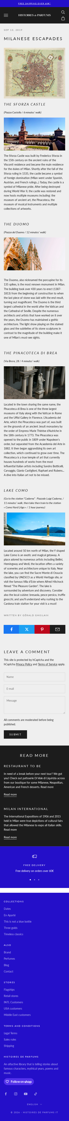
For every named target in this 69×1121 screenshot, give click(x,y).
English (32, 1104)
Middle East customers (17, 1014)
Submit (15, 734)
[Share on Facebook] (11, 629)
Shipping (9, 1045)
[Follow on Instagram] (16, 1094)
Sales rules (10, 1039)
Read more (10, 794)
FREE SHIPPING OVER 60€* (34, 3)
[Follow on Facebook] (6, 1094)
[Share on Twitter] (26, 629)
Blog (6, 965)
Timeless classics (13, 934)
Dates (7, 908)
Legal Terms (10, 1033)
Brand (7, 952)
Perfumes (9, 958)
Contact (8, 971)
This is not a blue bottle (17, 921)
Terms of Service (47, 664)
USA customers (13, 1008)
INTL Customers (13, 1002)
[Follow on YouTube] (26, 1094)
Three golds (10, 927)
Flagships (9, 989)
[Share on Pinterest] (42, 629)
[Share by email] (57, 629)
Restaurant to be (22, 766)
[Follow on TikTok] (36, 1094)
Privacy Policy (24, 664)
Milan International (26, 809)
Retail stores (11, 996)
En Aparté (10, 915)
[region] (34, 863)
